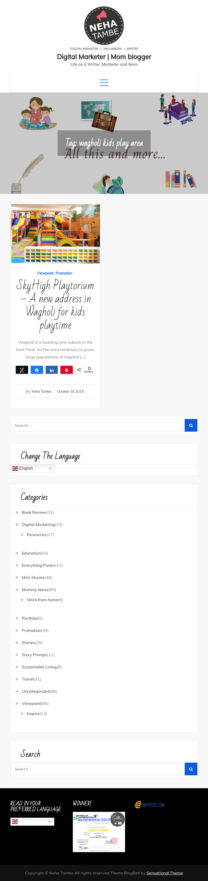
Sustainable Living (39, 666)
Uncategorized (36, 691)
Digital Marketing (38, 524)
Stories (28, 642)
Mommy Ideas (35, 589)
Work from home (42, 599)
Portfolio (30, 618)
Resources (36, 534)
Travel (28, 679)
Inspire (33, 713)
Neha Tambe (41, 391)
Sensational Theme (165, 872)
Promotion (64, 273)
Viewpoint (45, 273)
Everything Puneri (38, 565)
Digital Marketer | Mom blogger (104, 56)
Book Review (34, 512)
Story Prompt (34, 654)
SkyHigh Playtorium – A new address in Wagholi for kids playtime (55, 305)
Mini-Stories (33, 577)
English (25, 468)
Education (31, 553)
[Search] (191, 425)
